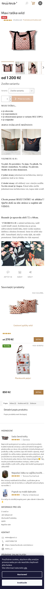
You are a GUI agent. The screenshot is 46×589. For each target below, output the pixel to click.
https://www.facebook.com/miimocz (19, 545)
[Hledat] (26, 3)
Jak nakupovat (6, 515)
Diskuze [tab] (33, 403)
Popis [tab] (5, 403)
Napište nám (6, 524)
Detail (38, 339)
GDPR (3, 521)
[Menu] (40, 3)
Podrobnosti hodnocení (32, 20)
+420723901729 (11, 541)
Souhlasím (22, 582)
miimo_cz (8, 549)
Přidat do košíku (24, 99)
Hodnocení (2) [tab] (23, 403)
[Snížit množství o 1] (10, 100)
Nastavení (22, 574)
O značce (4, 511)
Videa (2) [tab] (13, 403)
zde (25, 568)
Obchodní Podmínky (9, 518)
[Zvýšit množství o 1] (10, 97)
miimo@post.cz (11, 537)
